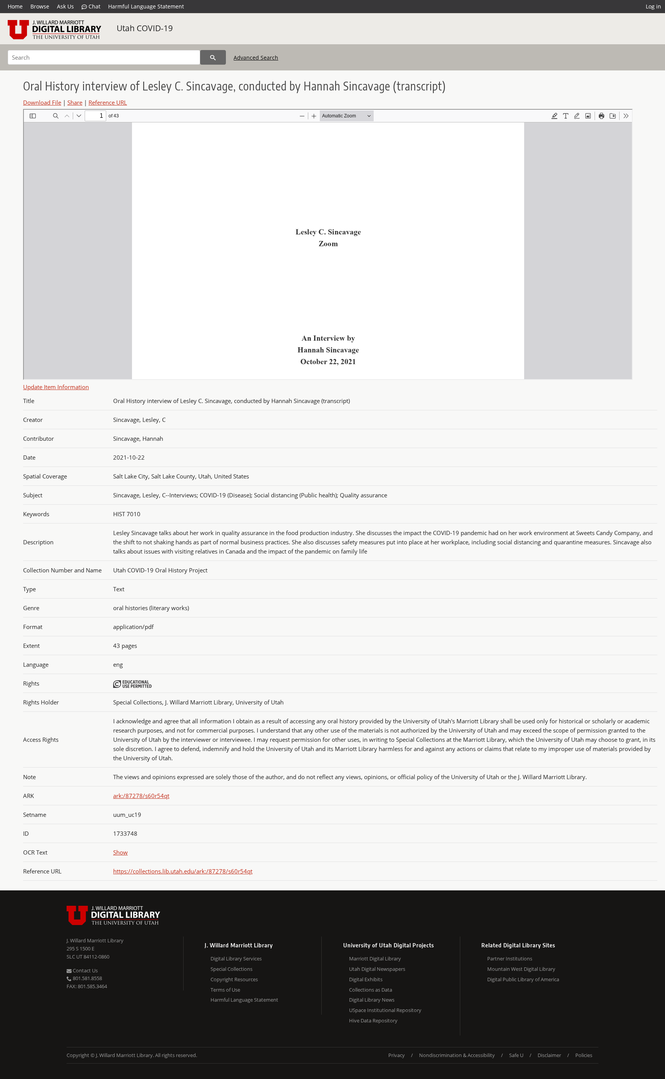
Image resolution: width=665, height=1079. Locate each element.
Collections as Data (370, 989)
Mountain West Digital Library (521, 968)
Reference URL (108, 102)
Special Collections (231, 968)
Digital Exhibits (366, 979)
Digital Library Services (236, 958)
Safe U (516, 1055)
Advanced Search (256, 57)
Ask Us (65, 6)
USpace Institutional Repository (385, 1010)
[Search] (213, 57)
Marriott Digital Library (375, 958)
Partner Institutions (509, 958)
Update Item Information (56, 387)
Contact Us (85, 970)
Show (120, 852)
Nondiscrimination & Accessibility (457, 1055)
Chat (93, 6)
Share (74, 102)
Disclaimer (549, 1055)
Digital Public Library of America (523, 979)
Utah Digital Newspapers (377, 968)
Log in (653, 6)
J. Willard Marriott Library (95, 940)
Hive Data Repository (373, 1020)
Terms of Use (225, 989)
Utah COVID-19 (145, 28)
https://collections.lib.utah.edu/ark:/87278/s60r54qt (182, 871)
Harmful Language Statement (146, 6)
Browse (39, 6)
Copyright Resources (234, 979)
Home (15, 6)
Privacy (396, 1055)
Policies (583, 1055)
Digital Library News (371, 999)
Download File (42, 102)
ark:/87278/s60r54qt (141, 796)
